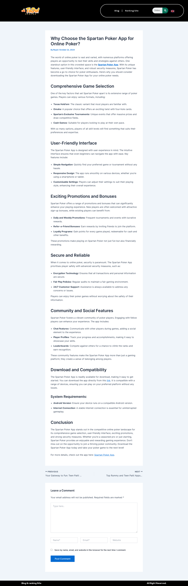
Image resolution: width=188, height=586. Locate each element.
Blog (116, 10)
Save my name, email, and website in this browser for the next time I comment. (90, 550)
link (108, 380)
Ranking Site (131, 10)
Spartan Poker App (108, 64)
